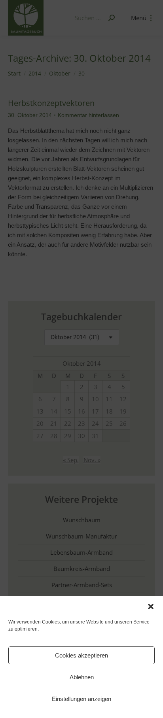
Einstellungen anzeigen (81, 698)
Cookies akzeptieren (81, 655)
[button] (151, 606)
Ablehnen (82, 677)
